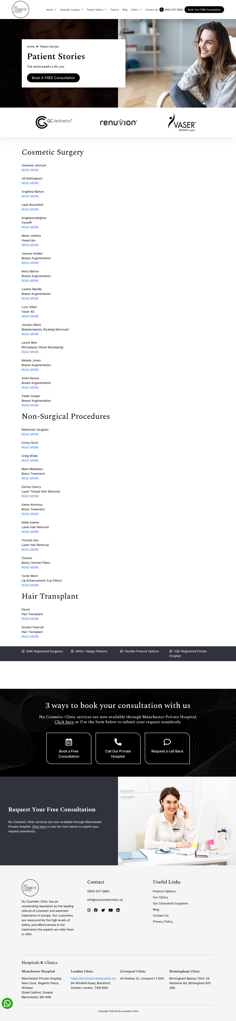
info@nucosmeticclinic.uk (105, 900)
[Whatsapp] (7, 1003)
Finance (114, 9)
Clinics (134, 9)
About (49, 9)
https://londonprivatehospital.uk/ (93, 978)
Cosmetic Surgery (70, 9)
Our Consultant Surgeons (170, 903)
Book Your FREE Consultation (204, 9)
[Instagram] (89, 910)
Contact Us (151, 9)
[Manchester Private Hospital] (30, 887)
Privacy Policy (163, 921)
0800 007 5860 (98, 891)
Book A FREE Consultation (53, 78)
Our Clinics (160, 897)
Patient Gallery (95, 9)
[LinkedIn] (118, 910)
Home (31, 46)
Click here (64, 722)
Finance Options (164, 891)
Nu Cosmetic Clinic (128, 1011)
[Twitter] (103, 910)
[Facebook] (96, 910)
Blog (125, 9)
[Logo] (20, 9)
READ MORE (30, 170)
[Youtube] (110, 910)
